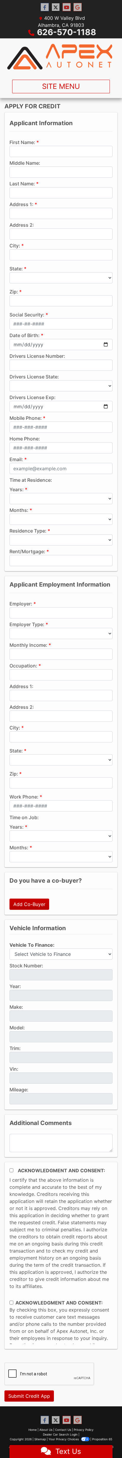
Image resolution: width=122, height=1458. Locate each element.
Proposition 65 (102, 1439)
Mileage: (18, 1090)
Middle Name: (24, 163)
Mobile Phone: (25, 418)
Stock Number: (26, 966)
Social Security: (26, 315)
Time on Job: (24, 817)
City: (14, 246)
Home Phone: (24, 439)
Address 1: (21, 204)
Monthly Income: (28, 645)
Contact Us (63, 1429)
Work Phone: (23, 797)
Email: (16, 459)
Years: (16, 489)
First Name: (22, 142)
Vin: (13, 1069)
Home (32, 1429)
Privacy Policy (84, 1429)
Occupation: (23, 666)
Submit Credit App (29, 1396)
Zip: (13, 292)
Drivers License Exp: (32, 397)
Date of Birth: (24, 335)
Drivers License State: (34, 377)
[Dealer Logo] (61, 56)
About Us (45, 1429)
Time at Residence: (30, 480)
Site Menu (61, 86)
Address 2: (21, 225)
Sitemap (40, 1439)
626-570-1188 (66, 32)
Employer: (20, 604)
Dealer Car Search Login (60, 1434)
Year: (15, 986)
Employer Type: (26, 624)
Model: (17, 1028)
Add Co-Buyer (29, 904)
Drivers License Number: (37, 356)
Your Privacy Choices (64, 1439)
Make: (16, 1007)
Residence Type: (27, 531)
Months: (18, 510)
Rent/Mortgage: (27, 551)
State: (16, 269)
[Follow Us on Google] (77, 7)
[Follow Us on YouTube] (66, 7)
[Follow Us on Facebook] (45, 7)
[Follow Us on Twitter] (56, 7)
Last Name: (22, 184)
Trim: (15, 1048)
